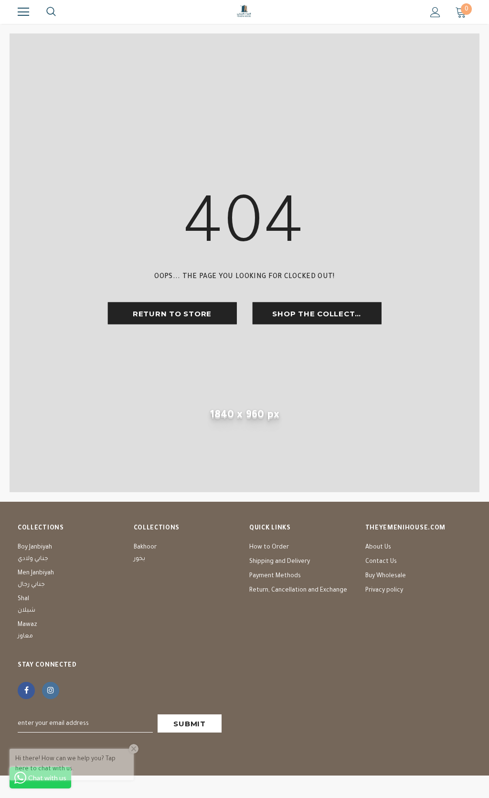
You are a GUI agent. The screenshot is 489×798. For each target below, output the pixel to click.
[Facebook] (26, 690)
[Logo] (244, 11)
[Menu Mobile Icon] (23, 12)
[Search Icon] (51, 12)
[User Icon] (435, 12)
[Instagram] (50, 690)
